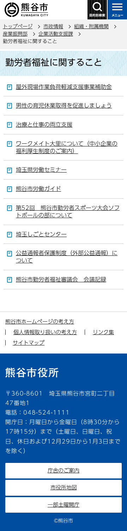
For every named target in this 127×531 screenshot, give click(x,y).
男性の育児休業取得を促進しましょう (64, 105)
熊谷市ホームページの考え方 (39, 321)
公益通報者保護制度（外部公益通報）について (66, 256)
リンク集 (103, 332)
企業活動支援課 (55, 33)
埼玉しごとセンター (41, 234)
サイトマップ (28, 342)
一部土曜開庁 (63, 504)
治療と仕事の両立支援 (44, 124)
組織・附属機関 (91, 26)
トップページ (17, 26)
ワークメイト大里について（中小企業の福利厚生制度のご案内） (66, 147)
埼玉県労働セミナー (41, 170)
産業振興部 (15, 33)
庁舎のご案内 (63, 470)
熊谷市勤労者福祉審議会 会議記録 (61, 279)
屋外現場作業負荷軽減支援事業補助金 (64, 87)
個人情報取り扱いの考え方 (45, 332)
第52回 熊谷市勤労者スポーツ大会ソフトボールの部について (68, 211)
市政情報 (53, 26)
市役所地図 (63, 487)
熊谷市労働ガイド (38, 189)
